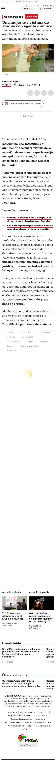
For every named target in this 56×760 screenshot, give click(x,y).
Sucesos (11, 346)
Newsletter (43, 712)
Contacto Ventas (27, 712)
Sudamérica (27, 337)
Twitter (37, 93)
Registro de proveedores (21, 719)
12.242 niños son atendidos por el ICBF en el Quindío (12, 616)
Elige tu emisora (45, 9)
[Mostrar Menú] (3, 7)
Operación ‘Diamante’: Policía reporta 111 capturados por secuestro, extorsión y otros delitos (21, 683)
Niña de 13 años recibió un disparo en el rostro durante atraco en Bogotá (29, 219)
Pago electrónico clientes (19, 716)
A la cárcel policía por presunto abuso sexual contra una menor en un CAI (30, 227)
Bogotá (6, 84)
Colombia (45, 332)
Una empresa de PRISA (28, 738)
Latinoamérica (13, 341)
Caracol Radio (14, 7)
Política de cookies (43, 722)
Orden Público (13, 17)
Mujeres (30, 341)
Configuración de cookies (19, 726)
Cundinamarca (27, 332)
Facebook (30, 93)
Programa (27, 8)
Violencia (11, 337)
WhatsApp (51, 93)
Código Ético (28, 729)
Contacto (12, 712)
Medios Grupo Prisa (28, 745)
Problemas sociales (30, 346)
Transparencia (41, 726)
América (44, 341)
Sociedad (11, 350)
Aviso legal (40, 719)
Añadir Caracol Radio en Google (25, 103)
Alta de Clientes (41, 716)
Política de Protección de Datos (18, 722)
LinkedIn (44, 93)
